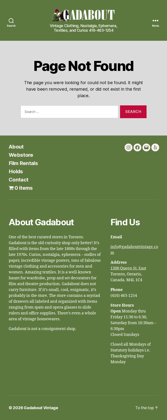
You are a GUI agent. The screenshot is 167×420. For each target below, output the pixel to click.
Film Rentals (23, 163)
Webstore (21, 155)
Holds (16, 171)
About (16, 147)
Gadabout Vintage (41, 407)
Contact (18, 179)
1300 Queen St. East (128, 268)
